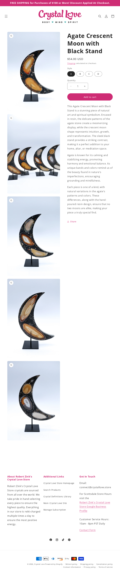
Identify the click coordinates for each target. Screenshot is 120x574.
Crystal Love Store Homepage (58, 483)
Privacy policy (90, 567)
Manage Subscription (54, 509)
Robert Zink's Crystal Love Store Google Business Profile (94, 507)
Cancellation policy (104, 564)
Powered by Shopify (54, 564)
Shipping (71, 63)
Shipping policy (87, 564)
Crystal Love (39, 564)
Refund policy (71, 564)
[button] (6, 16)
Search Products (52, 489)
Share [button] (73, 221)
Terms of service (106, 567)
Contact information (72, 567)
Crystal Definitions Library (57, 496)
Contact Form (87, 530)
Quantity (71, 80)
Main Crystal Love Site (55, 503)
